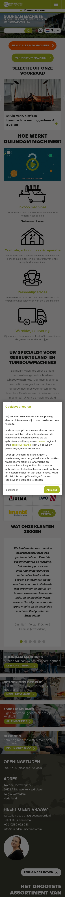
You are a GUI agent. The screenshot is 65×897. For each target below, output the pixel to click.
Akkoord (51, 489)
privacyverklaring (21, 444)
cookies (40, 441)
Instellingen (11, 489)
